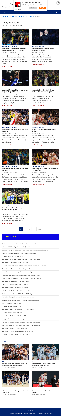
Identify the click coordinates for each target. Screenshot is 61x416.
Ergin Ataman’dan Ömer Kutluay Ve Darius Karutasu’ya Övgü (19, 244)
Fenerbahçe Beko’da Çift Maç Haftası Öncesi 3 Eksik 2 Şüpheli (14, 209)
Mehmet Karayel (14, 94)
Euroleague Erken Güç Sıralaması (11, 306)
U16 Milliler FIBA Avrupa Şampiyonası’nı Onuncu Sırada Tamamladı (21, 259)
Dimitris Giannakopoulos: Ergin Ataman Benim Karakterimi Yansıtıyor (21, 278)
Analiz (33, 389)
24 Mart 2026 (35, 394)
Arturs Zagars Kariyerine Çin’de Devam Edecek (15, 316)
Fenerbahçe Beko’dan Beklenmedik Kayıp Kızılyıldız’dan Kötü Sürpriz (14, 49)
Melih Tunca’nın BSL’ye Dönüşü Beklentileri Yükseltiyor (17, 294)
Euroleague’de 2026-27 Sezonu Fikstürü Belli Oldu (16, 334)
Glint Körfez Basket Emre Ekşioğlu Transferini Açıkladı (17, 291)
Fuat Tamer (42, 52)
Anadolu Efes (35, 46)
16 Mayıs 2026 (35, 367)
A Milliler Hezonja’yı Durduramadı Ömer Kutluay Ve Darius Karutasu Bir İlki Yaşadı (25, 250)
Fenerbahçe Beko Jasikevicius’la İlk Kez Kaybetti (15, 130)
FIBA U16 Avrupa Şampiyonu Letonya (12, 256)
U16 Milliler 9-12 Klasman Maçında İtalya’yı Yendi (15, 262)
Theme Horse (32, 413)
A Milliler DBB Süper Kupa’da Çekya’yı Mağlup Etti (16, 247)
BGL (5, 342)
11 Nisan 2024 (35, 52)
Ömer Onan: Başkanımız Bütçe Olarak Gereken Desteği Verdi (19, 253)
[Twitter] (32, 410)
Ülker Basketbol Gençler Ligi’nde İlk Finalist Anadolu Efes (15, 391)
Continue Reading (7, 66)
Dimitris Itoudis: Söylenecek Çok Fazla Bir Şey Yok (15, 169)
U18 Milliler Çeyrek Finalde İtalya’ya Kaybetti (14, 328)
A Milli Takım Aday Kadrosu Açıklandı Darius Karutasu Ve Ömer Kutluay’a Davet (24, 265)
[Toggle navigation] (4, 12)
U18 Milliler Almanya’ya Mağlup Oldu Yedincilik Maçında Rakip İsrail (21, 325)
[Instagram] (30, 410)
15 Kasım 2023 (5, 172)
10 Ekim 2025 (5, 52)
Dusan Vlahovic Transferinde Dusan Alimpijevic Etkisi (17, 269)
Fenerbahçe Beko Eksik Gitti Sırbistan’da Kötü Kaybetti (45, 169)
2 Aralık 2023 (35, 133)
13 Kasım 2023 (5, 212)
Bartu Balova (13, 52)
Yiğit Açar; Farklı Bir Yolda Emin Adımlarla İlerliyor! (44, 391)
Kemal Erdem (42, 94)
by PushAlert (18, 9)
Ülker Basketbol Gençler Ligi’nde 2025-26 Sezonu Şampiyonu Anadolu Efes (14, 364)
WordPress (49, 413)
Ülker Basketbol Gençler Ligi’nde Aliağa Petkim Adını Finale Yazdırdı (43, 364)
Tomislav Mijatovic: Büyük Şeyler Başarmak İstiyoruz (43, 49)
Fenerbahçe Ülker (6, 46)
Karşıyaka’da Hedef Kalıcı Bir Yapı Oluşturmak (15, 319)
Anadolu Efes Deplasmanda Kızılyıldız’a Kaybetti (45, 130)
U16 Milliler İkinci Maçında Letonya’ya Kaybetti (15, 287)
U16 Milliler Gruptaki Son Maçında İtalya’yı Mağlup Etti (17, 281)
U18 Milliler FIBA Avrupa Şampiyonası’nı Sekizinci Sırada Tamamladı (21, 322)
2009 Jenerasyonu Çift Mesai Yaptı (11, 303)
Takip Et (42, 8)
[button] (58, 3)
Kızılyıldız (14, 46)
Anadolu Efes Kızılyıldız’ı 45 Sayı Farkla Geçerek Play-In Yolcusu (15, 91)
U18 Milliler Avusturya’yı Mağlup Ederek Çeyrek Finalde (17, 331)
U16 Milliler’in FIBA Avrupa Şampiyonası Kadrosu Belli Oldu (18, 309)
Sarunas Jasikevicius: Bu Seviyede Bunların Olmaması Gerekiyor (43, 91)
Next (39, 229)
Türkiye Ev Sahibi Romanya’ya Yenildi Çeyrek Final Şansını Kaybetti (20, 275)
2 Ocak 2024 (34, 94)
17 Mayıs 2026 (5, 367)
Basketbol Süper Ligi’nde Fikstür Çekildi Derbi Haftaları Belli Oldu (20, 300)
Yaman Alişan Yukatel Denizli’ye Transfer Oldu (15, 284)
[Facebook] (28, 410)
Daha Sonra (33, 8)
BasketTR (19, 413)
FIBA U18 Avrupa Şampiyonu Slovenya (12, 312)
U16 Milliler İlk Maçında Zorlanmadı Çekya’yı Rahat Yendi (18, 297)
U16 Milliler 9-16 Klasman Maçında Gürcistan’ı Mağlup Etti (18, 272)
